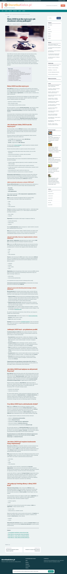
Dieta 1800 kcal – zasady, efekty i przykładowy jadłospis (18, 535)
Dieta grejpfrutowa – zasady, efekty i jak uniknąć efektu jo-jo (54, 121)
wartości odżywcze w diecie (19, 182)
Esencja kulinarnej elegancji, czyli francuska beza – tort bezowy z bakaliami (54, 45)
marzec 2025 (50, 200)
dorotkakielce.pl (8, 560)
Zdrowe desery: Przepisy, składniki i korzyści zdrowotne (53, 111)
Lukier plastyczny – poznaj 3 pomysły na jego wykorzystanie (54, 51)
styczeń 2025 (50, 204)
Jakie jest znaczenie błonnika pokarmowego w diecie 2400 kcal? (20, 74)
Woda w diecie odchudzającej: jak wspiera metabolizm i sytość (54, 95)
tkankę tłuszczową (17, 309)
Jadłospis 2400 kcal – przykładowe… (15, 75)
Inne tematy (50, 31)
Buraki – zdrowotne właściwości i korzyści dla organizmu (54, 136)
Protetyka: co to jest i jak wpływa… (53, 67)
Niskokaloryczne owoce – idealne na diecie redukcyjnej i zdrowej (53, 102)
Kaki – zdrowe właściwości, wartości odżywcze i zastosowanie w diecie (53, 168)
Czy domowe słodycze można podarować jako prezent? (54, 48)
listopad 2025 (50, 191)
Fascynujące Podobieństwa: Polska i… (53, 65)
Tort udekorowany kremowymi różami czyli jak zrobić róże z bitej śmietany (53, 54)
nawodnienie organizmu (25, 321)
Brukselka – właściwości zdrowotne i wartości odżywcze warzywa (53, 92)
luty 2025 (49, 202)
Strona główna (7, 14)
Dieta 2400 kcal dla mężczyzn (14, 70)
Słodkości (27, 564)
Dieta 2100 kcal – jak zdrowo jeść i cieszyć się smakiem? (18, 534)
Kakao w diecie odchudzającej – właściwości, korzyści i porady (53, 114)
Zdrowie (49, 38)
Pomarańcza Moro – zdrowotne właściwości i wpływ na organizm (53, 99)
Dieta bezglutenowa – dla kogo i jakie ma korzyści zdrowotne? (54, 118)
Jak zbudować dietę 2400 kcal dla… (15, 71)
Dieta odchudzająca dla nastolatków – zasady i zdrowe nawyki (53, 86)
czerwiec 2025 (50, 195)
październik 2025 (50, 193)
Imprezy (49, 29)
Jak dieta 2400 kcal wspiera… (14, 79)
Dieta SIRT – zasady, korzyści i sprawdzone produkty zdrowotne (53, 124)
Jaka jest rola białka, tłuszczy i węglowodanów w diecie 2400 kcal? (21, 73)
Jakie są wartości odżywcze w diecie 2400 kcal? (17, 72)
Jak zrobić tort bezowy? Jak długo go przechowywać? (53, 57)
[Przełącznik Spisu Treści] (30, 69)
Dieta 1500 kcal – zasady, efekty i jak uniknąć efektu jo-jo (18, 537)
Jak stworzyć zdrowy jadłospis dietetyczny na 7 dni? (52, 108)
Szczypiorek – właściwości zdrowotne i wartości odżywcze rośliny (54, 89)
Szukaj (63, 5)
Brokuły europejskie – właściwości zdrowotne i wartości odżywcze (53, 147)
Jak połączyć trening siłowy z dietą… (15, 80)
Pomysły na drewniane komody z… (53, 74)
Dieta (11, 14)
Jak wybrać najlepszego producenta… (54, 72)
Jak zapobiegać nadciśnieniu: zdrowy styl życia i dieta (18, 532)
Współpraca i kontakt (61, 0)
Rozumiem (51, 571)
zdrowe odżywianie (17, 145)
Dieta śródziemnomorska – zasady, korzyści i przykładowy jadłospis (53, 178)
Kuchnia (49, 33)
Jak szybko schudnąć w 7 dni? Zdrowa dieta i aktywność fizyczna (54, 105)
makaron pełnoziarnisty (33, 315)
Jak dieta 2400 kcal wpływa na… (14, 76)
